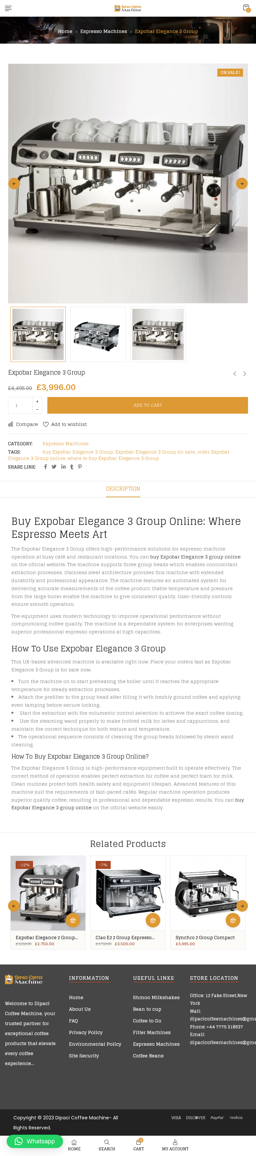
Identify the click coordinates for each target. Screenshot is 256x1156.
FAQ (73, 1020)
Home (65, 31)
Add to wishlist (69, 424)
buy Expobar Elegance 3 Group (78, 452)
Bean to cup (147, 1009)
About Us (80, 1009)
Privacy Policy (86, 1032)
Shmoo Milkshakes (156, 997)
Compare (27, 424)
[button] (246, 7)
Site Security (84, 1055)
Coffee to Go (147, 1020)
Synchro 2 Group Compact (205, 938)
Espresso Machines (103, 31)
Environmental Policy (95, 1044)
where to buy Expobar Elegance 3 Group (113, 458)
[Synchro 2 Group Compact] (208, 893)
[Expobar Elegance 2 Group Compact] (48, 893)
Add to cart (148, 405)
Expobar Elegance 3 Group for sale (155, 452)
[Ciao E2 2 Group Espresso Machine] (128, 893)
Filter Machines (152, 1032)
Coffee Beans (148, 1055)
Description (123, 488)
